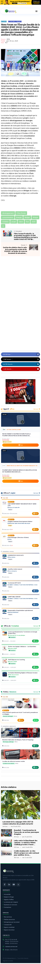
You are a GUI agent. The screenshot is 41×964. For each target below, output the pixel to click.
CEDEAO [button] (5, 222)
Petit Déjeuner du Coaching (16, 659)
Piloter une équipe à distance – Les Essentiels (22, 646)
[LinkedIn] (9, 884)
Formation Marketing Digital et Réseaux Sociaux (22, 673)
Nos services (8, 917)
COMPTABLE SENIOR (14, 596)
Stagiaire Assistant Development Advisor (20, 521)
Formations (7, 907)
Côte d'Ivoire (6, 118)
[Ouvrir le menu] (36, 11)
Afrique (4, 94)
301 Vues (16, 837)
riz (26, 133)
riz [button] (3, 226)
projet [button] (14, 222)
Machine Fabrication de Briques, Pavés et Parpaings (17, 740)
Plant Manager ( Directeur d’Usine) (18, 537)
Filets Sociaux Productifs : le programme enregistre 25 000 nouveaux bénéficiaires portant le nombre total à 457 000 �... (26, 236)
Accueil (4, 21)
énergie (19, 96)
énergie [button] (19, 217)
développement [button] (8, 213)
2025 (38, 158)
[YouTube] (14, 884)
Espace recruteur (9, 930)
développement (7, 96)
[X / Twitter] (18, 884)
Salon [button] (21, 222)
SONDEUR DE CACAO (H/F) (16, 555)
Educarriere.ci (11, 958)
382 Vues (16, 857)
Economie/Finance (15, 21)
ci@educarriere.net (11, 946)
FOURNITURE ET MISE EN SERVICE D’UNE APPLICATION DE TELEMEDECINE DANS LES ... (19, 471)
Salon (13, 108)
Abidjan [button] (27, 217)
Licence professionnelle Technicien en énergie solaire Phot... (22, 632)
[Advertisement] (20, 275)
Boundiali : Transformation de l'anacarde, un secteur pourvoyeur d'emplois (26, 832)
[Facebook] (4, 884)
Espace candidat (9, 927)
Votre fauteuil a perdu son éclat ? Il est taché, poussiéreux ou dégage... (20, 713)
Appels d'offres (9, 899)
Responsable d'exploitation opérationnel (20, 610)
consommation (29, 136)
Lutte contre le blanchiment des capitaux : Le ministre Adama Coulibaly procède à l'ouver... (25, 842)
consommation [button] (7, 217)
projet (25, 118)
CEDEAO (19, 94)
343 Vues (16, 847)
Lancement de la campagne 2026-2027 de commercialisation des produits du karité (17, 823)
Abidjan (4, 81)
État (34, 91)
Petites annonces (9, 919)
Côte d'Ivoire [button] (21, 213)
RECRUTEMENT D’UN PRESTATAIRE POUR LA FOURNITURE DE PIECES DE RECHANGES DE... (16, 434)
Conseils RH (8, 924)
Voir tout (35, 409)
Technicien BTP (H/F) (14, 583)
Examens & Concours (10, 904)
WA (37, 720)
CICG (8, 39)
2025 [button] (33, 222)
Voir (22, 445)
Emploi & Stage (9, 897)
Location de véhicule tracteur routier (13, 761)
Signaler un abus (8, 961)
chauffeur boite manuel (15, 569)
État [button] (27, 222)
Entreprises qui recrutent (12, 922)
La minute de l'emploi (11, 902)
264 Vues (4, 826)
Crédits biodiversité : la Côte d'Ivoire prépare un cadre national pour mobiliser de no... (26, 853)
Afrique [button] (35, 217)
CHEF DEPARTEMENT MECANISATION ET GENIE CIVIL (22, 504)
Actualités (7, 894)
